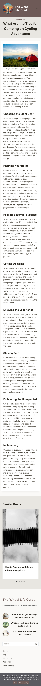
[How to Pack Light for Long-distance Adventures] (6, 616)
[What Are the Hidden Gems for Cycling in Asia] (6, 625)
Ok (15, 683)
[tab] (16, 581)
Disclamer (7, 662)
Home (5, 651)
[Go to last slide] (6, 544)
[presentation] (20, 536)
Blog (4, 655)
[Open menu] (36, 8)
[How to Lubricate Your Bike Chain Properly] (6, 633)
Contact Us (7, 658)
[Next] (35, 544)
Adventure (20, 19)
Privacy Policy (8, 665)
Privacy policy (23, 683)
